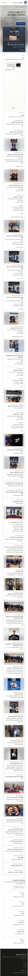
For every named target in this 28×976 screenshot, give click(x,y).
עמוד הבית (24, 964)
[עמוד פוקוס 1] (14, 113)
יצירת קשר (24, 966)
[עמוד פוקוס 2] (13, 113)
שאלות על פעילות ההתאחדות (18, 886)
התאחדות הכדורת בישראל (17, 972)
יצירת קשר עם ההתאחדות (10, 23)
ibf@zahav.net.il (23, 970)
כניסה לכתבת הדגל (21, 23)
